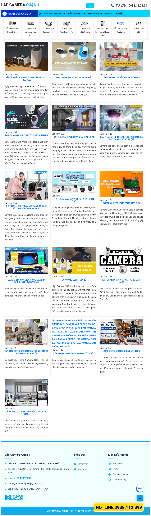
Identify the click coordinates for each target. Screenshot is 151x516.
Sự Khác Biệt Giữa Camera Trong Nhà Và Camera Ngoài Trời (26, 352)
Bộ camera (93, 13)
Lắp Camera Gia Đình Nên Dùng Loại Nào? (121, 281)
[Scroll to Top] (140, 498)
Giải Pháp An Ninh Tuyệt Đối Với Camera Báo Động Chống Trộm (121, 138)
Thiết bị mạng (119, 479)
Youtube (82, 469)
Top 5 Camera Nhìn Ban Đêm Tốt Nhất (74, 137)
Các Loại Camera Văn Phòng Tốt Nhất (74, 353)
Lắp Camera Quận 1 (17, 454)
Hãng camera (75, 13)
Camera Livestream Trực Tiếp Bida (121, 203)
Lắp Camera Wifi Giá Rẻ (74, 280)
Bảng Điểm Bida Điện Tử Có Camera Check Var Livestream (26, 281)
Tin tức (116, 468)
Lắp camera (20, 5)
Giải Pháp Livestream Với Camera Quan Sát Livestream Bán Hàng (26, 207)
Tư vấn (108, 13)
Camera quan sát (53, 13)
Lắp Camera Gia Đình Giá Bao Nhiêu (121, 77)
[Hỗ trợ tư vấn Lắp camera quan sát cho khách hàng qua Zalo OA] (140, 488)
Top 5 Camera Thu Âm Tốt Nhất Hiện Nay (26, 135)
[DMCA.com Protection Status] (14, 497)
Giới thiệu (117, 463)
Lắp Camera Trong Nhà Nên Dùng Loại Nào (26, 413)
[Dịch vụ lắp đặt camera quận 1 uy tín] (40, 14)
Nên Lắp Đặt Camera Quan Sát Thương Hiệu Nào (26, 78)
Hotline (119, 507)
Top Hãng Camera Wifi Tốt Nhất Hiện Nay (74, 200)
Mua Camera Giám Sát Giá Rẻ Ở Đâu (73, 77)
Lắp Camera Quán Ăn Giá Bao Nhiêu (121, 351)
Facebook (83, 463)
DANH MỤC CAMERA (19, 14)
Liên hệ (118, 13)
